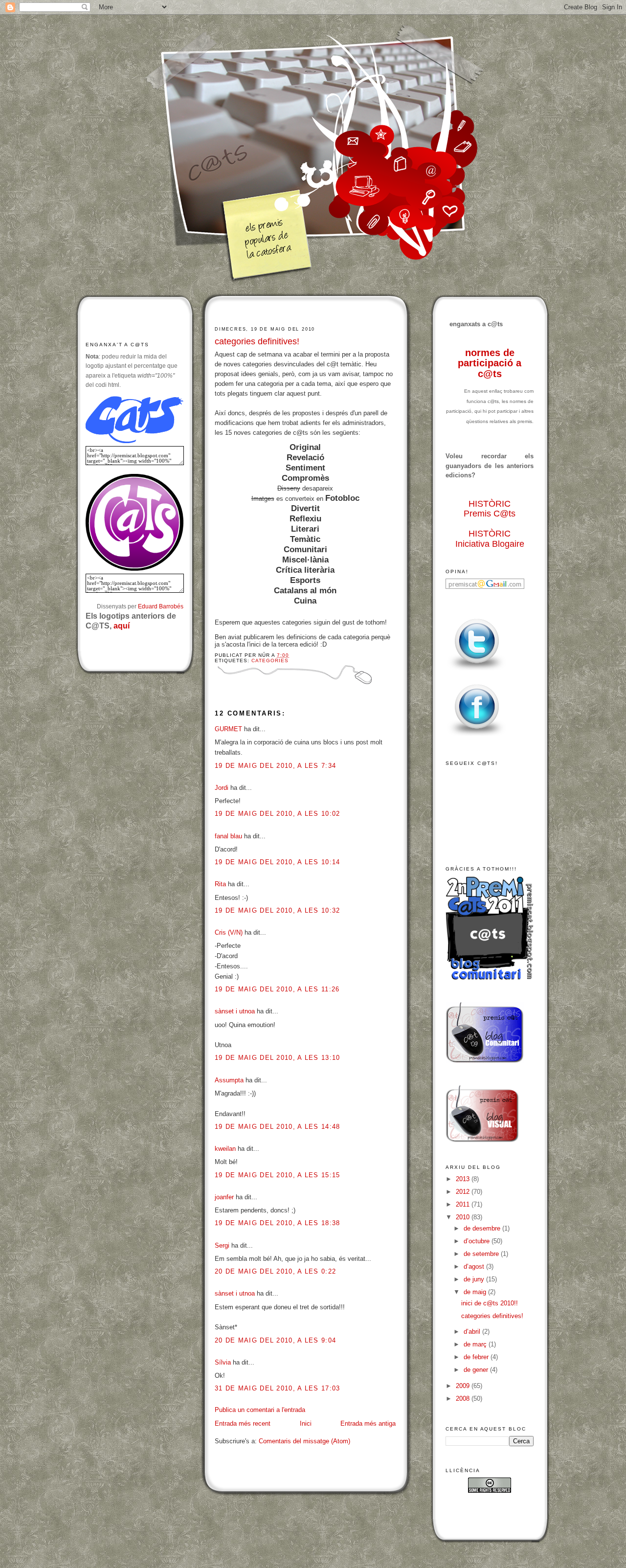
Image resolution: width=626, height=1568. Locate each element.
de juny (475, 1279)
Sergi (222, 1245)
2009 (463, 1385)
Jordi (221, 787)
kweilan (225, 1148)
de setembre (482, 1253)
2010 (463, 1217)
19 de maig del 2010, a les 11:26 (277, 989)
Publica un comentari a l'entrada (260, 1409)
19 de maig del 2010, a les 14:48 (277, 1126)
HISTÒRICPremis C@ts (489, 509)
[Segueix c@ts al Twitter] (477, 670)
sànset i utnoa (235, 1011)
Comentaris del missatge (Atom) (304, 1441)
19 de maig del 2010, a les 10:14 (277, 862)
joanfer (224, 1197)
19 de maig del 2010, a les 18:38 (277, 1223)
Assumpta (229, 1080)
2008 (463, 1398)
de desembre (483, 1228)
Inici (306, 1423)
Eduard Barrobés (160, 606)
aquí (121, 626)
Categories (270, 660)
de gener (477, 1369)
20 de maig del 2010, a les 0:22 (275, 1271)
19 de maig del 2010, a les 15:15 (277, 1175)
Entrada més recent (242, 1423)
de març (476, 1344)
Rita (220, 884)
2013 (463, 1179)
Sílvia (223, 1362)
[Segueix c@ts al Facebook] (477, 736)
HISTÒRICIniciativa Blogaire (489, 539)
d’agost (475, 1266)
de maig (476, 1292)
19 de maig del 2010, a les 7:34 (275, 765)
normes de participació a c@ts (489, 363)
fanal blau (228, 836)
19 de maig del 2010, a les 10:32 (277, 910)
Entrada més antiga (368, 1423)
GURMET (228, 729)
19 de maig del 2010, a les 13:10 (277, 1057)
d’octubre (478, 1241)
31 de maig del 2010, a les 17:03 (277, 1388)
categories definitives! (257, 341)
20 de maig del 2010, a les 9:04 (275, 1340)
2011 (463, 1204)
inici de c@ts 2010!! (489, 1303)
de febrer (477, 1357)
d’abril (473, 1331)
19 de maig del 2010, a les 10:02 (277, 813)
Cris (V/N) (229, 932)
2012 (463, 1191)
